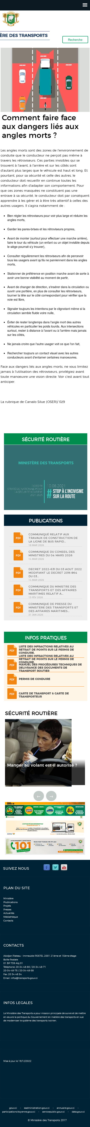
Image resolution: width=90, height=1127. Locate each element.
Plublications (10, 902)
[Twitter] (55, 867)
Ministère (8, 898)
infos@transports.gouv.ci (24, 978)
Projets (7, 906)
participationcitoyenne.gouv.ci (18, 1112)
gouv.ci (13, 1108)
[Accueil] (22, 18)
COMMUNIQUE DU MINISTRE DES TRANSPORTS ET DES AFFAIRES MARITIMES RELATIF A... (52, 590)
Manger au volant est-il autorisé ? (42, 765)
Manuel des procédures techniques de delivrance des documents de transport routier (50, 667)
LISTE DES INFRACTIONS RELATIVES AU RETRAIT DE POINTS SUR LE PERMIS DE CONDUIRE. (46, 649)
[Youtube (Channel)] (64, 867)
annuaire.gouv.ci (66, 1108)
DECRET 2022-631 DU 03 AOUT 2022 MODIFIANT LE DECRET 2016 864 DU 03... (55, 572)
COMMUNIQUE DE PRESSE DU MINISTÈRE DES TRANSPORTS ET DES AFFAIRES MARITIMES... (53, 607)
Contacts (8, 921)
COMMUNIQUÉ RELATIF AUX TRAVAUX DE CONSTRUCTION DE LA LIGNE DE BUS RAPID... (53, 538)
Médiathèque (10, 917)
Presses (7, 909)
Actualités (8, 913)
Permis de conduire (34, 679)
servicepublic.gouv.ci (53, 1112)
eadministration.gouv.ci (37, 1108)
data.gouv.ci (78, 1112)
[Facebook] (46, 867)
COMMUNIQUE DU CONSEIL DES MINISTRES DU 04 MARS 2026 (51, 553)
